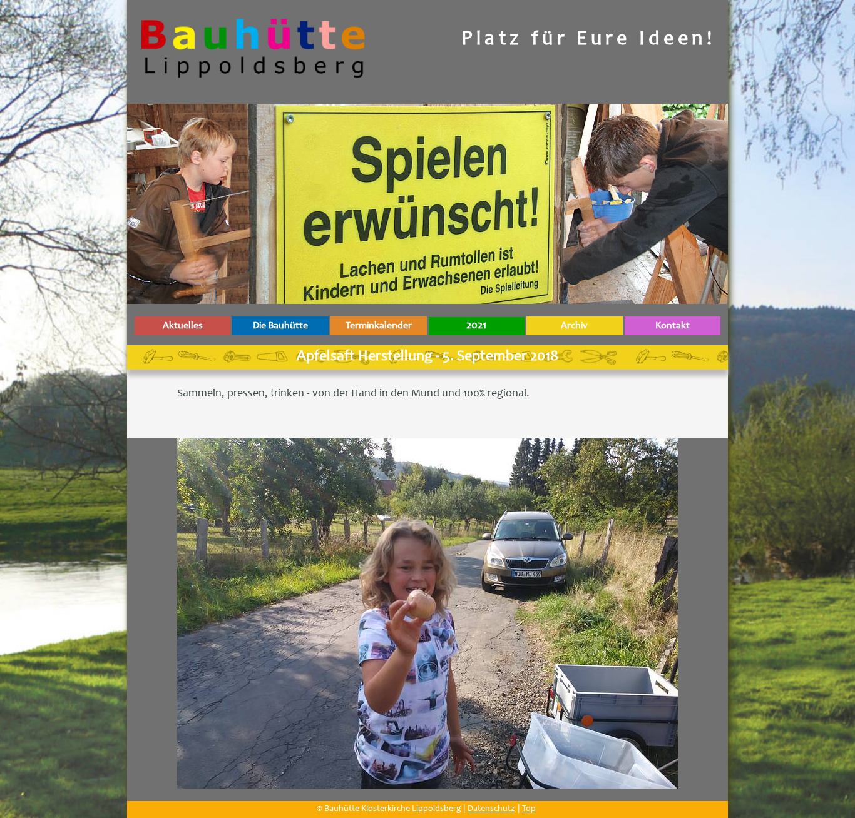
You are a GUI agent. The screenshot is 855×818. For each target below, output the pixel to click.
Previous (164, 620)
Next (690, 620)
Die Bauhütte (280, 326)
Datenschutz (491, 809)
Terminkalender (379, 326)
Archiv (574, 326)
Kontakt (672, 326)
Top (529, 809)
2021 (476, 325)
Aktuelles (183, 326)
